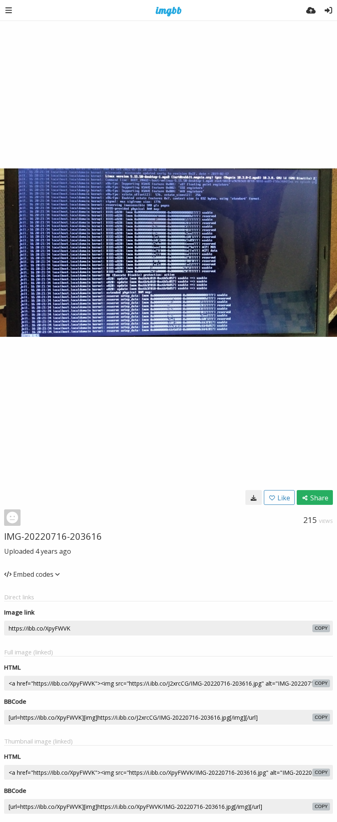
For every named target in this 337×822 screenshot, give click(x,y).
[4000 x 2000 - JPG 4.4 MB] (253, 497)
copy (321, 628)
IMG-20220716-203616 (53, 536)
